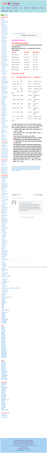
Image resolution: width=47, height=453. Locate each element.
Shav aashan (4, 222)
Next (41, 194)
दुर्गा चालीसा (2, 333)
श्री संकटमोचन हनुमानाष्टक (5, 409)
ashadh (32, 166)
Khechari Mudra (5, 269)
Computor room (5, 111)
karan (39, 167)
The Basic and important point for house (4, 88)
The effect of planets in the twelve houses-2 (4, 47)
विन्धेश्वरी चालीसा (3, 347)
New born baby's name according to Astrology (11, 288)
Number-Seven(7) (5, 155)
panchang (26, 168)
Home (3, 7)
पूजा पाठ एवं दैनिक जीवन (5, 310)
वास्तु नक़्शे (3, 315)
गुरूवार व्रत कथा (3, 366)
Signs (3, 19)
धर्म (2, 308)
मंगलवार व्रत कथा (3, 364)
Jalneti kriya (4, 224)
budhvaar (13, 167)
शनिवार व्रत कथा (3, 369)
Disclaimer (27, 445)
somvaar (24, 169)
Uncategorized (5, 291)
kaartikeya (32, 167)
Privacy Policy (33, 445)
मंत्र (2, 311)
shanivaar (13, 169)
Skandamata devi (5, 168)
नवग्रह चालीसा (3, 337)
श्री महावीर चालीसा (3, 353)
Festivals (42, 7)
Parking (3, 99)
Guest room (4, 108)
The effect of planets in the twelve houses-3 (4, 51)
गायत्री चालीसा (3, 341)
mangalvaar (22, 168)
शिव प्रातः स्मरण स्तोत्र (4, 387)
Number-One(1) (4, 148)
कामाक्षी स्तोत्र (3, 392)
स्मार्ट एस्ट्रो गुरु (24, 166)
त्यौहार (3, 306)
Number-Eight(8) (5, 156)
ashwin (34, 166)
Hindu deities (15, 7)
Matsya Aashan (4, 211)
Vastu (21, 7)
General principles (5, 59)
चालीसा (3, 303)
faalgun (23, 167)
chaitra (20, 167)
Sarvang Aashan (5, 209)
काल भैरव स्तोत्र (3, 403)
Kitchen (3, 103)
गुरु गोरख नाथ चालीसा (4, 348)
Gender (3, 23)
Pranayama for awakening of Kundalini (4, 234)
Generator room (5, 120)
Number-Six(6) (4, 154)
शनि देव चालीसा (3, 331)
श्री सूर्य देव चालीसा (3, 356)
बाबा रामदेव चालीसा (3, 349)
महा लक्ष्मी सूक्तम (3, 407)
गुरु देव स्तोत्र (3, 397)
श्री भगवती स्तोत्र (3, 391)
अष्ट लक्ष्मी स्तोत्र (3, 404)
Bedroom (3, 110)
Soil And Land (4, 77)
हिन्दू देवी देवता (4, 322)
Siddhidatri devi (4, 173)
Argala (3, 69)
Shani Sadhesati (4, 415)
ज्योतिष (21, 166)
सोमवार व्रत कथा (3, 362)
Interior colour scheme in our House (4, 136)
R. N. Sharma (37, 169)
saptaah (38, 168)
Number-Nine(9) (4, 157)
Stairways (3, 119)
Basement (3, 102)
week (31, 169)
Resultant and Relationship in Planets (4, 38)
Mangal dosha (4, 414)
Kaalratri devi (4, 170)
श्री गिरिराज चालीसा (4, 352)
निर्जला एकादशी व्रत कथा (4, 375)
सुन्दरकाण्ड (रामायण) (5, 319)
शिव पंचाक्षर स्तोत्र (3, 388)
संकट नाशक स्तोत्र (3, 394)
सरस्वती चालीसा (3, 334)
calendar (16, 167)
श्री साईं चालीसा (3, 338)
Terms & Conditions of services (17, 445)
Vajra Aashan (4, 217)
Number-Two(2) (4, 149)
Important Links (5, 10)
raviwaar (32, 168)
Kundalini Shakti (5, 176)
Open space (4, 100)
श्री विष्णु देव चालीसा (4, 357)
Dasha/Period (4, 56)
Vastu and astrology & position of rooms (5, 125)
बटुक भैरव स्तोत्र (3, 398)
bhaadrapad (38, 166)
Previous (14, 194)
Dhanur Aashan (4, 220)
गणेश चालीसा (3, 329)
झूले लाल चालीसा (3, 344)
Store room (4, 98)
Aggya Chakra (4, 187)
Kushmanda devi (5, 167)
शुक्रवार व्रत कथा (3, 367)
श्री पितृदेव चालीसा (3, 354)
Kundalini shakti (34, 7)
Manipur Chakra (5, 183)
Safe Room (4, 113)
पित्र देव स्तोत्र (3, 393)
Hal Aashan (4, 210)
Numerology (26, 7)
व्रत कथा (3, 317)
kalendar (36, 167)
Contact (16, 10)
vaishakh (28, 169)
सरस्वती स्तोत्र (3, 406)
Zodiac (3, 18)
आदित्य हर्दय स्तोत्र (3, 396)
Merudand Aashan (5, 221)
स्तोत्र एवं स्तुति (4, 320)
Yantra (3, 295)
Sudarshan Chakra (5, 64)
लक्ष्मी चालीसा (3, 332)
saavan (35, 168)
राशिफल (3, 313)
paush (29, 168)
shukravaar (21, 169)
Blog (11, 10)
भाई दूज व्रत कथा (3, 370)
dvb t (20, 202)
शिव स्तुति (2, 386)
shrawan (17, 169)
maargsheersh (17, 168)
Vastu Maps (4, 294)
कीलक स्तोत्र (3, 401)
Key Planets (4, 61)
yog (33, 169)
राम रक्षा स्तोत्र (3, 402)
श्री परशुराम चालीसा (4, 351)
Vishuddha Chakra (5, 186)
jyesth (29, 167)
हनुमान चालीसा (3, 327)
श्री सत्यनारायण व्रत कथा (4, 379)
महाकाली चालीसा (3, 342)
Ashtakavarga (4, 63)
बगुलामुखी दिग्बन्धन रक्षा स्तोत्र (5, 399)
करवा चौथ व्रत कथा (4, 372)
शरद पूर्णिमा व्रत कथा (4, 374)
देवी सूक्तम (2, 408)
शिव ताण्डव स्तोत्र (3, 384)
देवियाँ (3, 307)
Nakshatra (4, 24)
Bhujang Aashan (5, 219)
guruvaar (26, 167)
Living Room (4, 109)
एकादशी (3, 301)
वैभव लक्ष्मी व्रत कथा (4, 377)
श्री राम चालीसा (3, 346)
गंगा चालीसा (2, 343)
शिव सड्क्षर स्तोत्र (3, 389)
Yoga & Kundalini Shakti (6, 297)
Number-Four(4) (5, 151)
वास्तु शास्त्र (4, 316)
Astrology (8, 7)
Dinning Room (4, 114)
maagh (13, 168)
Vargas (3, 62)
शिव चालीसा (2, 328)
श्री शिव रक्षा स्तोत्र (3, 383)
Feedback (16, 440)
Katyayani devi (4, 169)
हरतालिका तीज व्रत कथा (4, 371)
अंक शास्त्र (3, 298)
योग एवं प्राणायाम (4, 312)
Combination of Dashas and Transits (4, 67)
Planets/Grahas (4, 20)
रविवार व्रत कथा (3, 361)
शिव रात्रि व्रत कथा (4, 376)
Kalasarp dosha (4, 417)
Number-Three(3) (5, 150)
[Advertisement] (27, 22)
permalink (18, 170)
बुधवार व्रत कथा (3, 365)
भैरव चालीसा (2, 339)
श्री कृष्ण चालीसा (3, 336)
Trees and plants (5, 86)
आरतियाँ (3, 299)
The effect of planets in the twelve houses (4, 44)
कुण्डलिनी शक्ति (4, 302)
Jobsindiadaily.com (23, 446)
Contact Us (30, 440)
